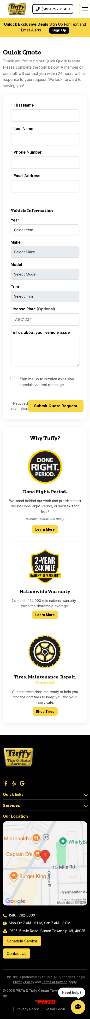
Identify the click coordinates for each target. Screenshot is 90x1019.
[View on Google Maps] (45, 863)
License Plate (33, 308)
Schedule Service (22, 941)
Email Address (25, 175)
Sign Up (59, 30)
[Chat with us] (78, 1007)
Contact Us (16, 953)
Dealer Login (55, 1009)
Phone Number (26, 152)
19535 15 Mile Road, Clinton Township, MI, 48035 (46, 931)
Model (16, 264)
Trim (15, 286)
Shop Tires (45, 711)
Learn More (46, 529)
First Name (22, 105)
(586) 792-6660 (21, 915)
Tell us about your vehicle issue (40, 332)
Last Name (22, 128)
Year (15, 220)
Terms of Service (54, 982)
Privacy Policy (23, 982)
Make (16, 242)
